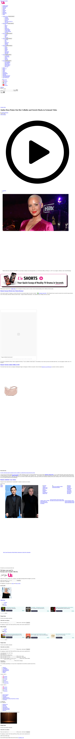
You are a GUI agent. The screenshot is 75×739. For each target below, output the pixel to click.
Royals (4, 60)
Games (4, 11)
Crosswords (7, 55)
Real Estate (7, 42)
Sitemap (4, 672)
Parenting (6, 39)
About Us (4, 667)
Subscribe (4, 74)
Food (6, 41)
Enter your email (3, 657)
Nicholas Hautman (5, 112)
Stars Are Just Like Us (9, 21)
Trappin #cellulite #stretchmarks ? (7, 357)
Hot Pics (6, 20)
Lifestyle (4, 8)
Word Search (7, 56)
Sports (4, 9)
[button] (37, 89)
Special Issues (5, 707)
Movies (6, 25)
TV (5, 24)
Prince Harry (7, 63)
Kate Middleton (7, 62)
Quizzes (6, 58)
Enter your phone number (4, 658)
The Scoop (2, 660)
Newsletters (5, 72)
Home (6, 50)
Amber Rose (13, 288)
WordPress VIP (21, 737)
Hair (5, 36)
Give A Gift (5, 706)
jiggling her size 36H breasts (46, 366)
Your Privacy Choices (15, 698)
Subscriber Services (6, 708)
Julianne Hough (15, 475)
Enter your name (3, 656)
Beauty (6, 35)
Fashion (6, 34)
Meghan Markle (7, 64)
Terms (13, 583)
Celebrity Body (3, 107)
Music (6, 26)
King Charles (7, 65)
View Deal (33, 472)
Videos (4, 70)
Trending (6, 17)
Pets (5, 40)
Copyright (4, 696)
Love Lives (7, 19)
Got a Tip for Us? (6, 77)
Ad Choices (5, 699)
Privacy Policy (18, 583)
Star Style (4, 7)
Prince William (7, 61)
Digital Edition (5, 73)
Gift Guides (7, 51)
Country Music (7, 30)
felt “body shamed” (15, 474)
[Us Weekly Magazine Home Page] (3, 3)
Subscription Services (6, 75)
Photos (4, 69)
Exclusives (7, 18)
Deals (6, 46)
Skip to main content (4, 0)
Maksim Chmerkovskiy (49, 474)
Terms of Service (6, 694)
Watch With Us (7, 29)
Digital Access (5, 704)
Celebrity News (5, 5)
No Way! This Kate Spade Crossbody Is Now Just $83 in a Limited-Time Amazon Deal (15, 472)
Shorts (4, 14)
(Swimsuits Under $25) (41, 293)
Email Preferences (6, 670)
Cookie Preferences (6, 697)
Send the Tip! (3, 661)
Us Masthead (5, 668)
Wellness (6, 43)
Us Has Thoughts (8, 31)
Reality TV (5, 13)
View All (6, 22)
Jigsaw (6, 57)
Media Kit (4, 671)
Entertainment (5, 6)
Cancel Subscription (6, 76)
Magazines (4, 12)
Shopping (4, 10)
